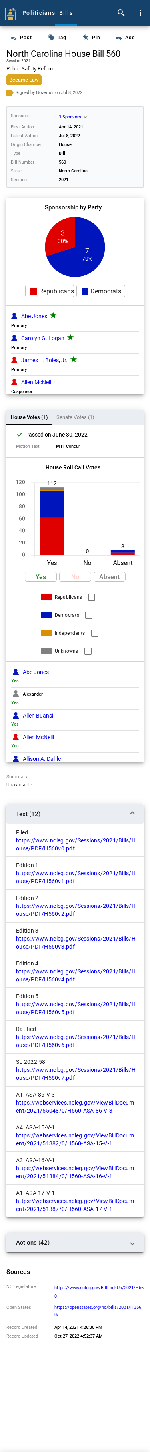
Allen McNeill (36, 382)
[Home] (10, 13)
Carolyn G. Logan (42, 338)
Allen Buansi (38, 715)
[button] (50, 291)
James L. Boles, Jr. (44, 360)
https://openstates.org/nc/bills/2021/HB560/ (97, 1311)
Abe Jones (34, 316)
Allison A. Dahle (42, 759)
